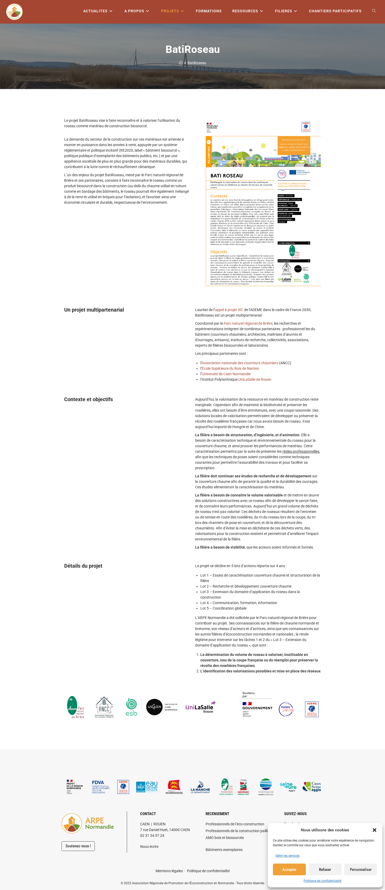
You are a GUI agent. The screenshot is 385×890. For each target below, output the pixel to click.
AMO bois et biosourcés (225, 838)
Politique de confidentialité (322, 881)
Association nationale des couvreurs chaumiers (240, 363)
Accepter (289, 869)
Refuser (325, 869)
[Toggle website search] (374, 11)
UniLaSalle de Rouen (254, 379)
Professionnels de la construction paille (237, 831)
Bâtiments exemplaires (224, 850)
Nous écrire (149, 846)
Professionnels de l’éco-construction (235, 824)
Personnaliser (361, 869)
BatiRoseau (197, 63)
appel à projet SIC (229, 310)
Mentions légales (169, 871)
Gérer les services (288, 856)
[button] (374, 830)
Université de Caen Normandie (226, 374)
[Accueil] (181, 63)
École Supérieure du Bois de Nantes (230, 368)
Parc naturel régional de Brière (248, 323)
